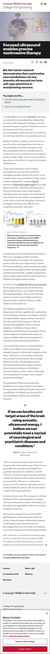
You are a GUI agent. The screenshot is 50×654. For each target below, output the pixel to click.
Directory (7, 579)
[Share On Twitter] (32, 62)
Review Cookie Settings (25, 641)
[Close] (47, 613)
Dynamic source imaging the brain (18, 106)
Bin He (36, 181)
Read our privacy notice (19, 636)
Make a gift (30, 568)
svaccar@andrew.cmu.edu (17, 557)
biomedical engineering (25, 185)
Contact (6, 568)
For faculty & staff (11, 574)
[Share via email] (45, 62)
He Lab (32, 117)
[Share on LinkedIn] (41, 62)
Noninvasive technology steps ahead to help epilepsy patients (25, 100)
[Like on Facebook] (36, 62)
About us (29, 574)
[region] (25, 632)
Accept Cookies (25, 649)
